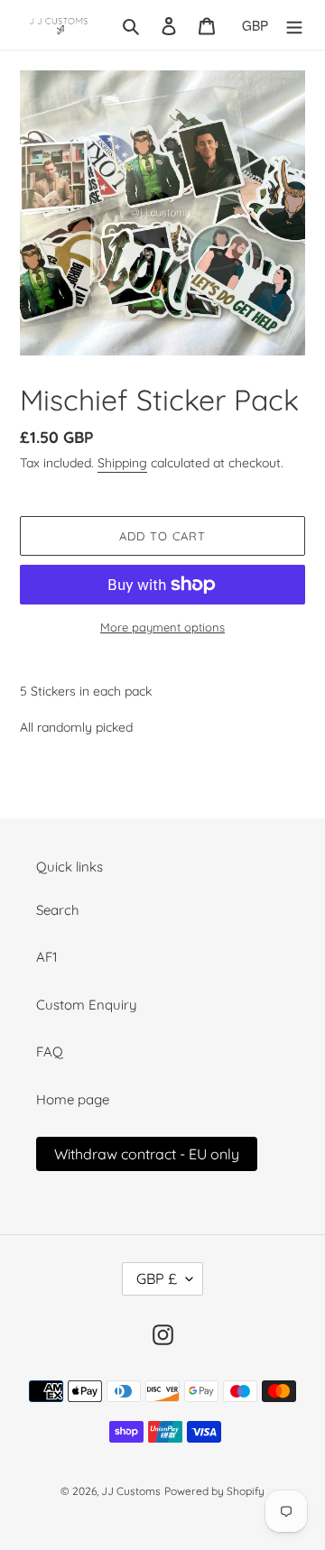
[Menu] (294, 24)
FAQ (49, 1051)
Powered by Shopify (214, 1491)
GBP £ (156, 1278)
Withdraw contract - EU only (146, 1154)
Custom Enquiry (86, 1004)
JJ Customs (131, 1491)
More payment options (162, 627)
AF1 (47, 956)
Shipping (122, 463)
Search (57, 909)
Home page (72, 1099)
